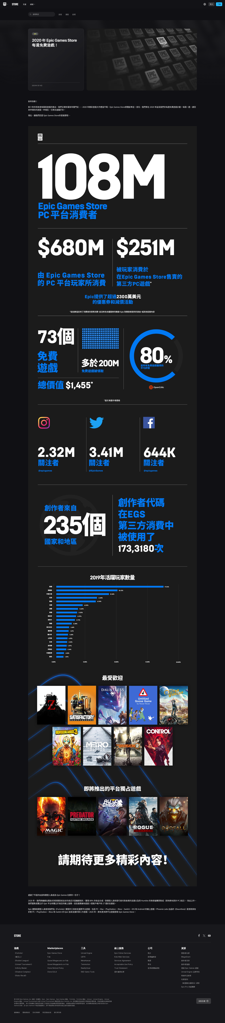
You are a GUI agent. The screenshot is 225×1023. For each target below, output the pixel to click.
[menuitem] (60, 14)
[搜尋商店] (30, 14)
